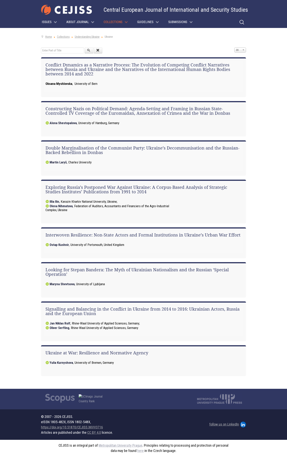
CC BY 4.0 (94, 432)
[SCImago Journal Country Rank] (93, 399)
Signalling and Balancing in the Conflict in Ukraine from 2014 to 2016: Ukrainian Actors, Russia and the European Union (142, 311)
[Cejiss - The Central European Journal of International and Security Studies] (66, 10)
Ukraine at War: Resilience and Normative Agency (96, 353)
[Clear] (98, 50)
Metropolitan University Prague (120, 445)
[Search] (89, 50)
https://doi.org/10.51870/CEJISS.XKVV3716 (72, 427)
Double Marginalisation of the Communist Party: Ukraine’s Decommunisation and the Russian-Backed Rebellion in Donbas (142, 150)
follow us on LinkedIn (224, 424)
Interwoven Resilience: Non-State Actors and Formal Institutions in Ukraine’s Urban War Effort (143, 235)
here (140, 451)
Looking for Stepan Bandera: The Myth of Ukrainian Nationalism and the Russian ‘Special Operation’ (137, 272)
